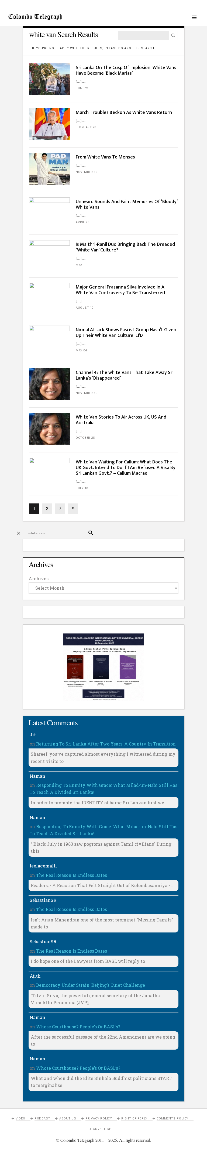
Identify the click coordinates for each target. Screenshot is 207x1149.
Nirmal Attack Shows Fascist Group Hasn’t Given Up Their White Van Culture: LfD (126, 333)
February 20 (86, 127)
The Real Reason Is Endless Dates (71, 875)
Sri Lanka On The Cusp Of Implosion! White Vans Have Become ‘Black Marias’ (126, 70)
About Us (67, 1118)
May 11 (81, 265)
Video (20, 1118)
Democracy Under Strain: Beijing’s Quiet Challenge (90, 985)
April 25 (82, 222)
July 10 (82, 488)
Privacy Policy (98, 1118)
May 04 (81, 350)
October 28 (85, 438)
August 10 (85, 307)
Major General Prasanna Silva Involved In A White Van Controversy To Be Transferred (120, 290)
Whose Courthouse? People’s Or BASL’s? (78, 1026)
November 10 (86, 172)
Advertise (102, 1129)
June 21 (82, 88)
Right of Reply (134, 1118)
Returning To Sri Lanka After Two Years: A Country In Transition (106, 744)
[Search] (173, 35)
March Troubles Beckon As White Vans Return (124, 113)
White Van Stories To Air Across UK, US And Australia (121, 420)
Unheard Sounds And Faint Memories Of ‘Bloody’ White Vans (126, 204)
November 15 (86, 393)
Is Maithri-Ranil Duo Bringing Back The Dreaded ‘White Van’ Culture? (125, 247)
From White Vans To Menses (105, 157)
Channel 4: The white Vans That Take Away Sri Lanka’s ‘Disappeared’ (125, 375)
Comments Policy (172, 1118)
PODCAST (42, 1118)
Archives (39, 578)
